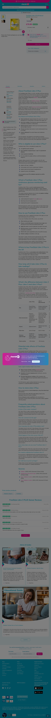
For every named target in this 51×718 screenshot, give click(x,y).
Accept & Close (36, 361)
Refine (29, 361)
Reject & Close (24, 361)
